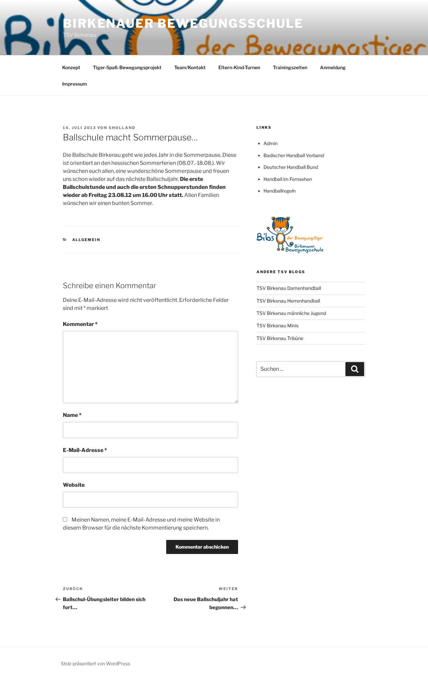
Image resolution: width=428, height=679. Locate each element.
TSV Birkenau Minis (277, 325)
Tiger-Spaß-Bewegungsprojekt (127, 67)
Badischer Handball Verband (293, 155)
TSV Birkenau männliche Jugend (291, 313)
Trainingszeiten (290, 67)
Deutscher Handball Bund (290, 167)
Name (72, 415)
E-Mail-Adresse (85, 450)
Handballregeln (279, 191)
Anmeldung (333, 67)
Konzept (71, 67)
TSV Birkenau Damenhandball (288, 288)
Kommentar (80, 324)
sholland (122, 127)
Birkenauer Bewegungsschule (183, 23)
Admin (270, 143)
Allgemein (86, 239)
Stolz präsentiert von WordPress (95, 663)
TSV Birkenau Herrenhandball (288, 301)
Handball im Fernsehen (287, 179)
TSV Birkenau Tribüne (279, 338)
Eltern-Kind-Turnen (239, 67)
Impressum (74, 84)
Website (74, 485)
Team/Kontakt (190, 67)
